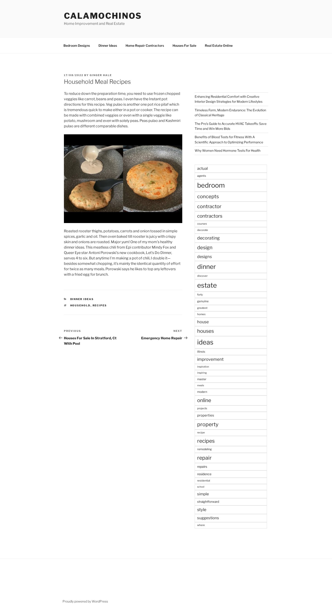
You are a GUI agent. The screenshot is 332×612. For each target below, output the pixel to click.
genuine (203, 301)
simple (203, 494)
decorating (208, 238)
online (204, 400)
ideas (205, 342)
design (205, 247)
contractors (209, 216)
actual (202, 168)
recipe (201, 432)
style (201, 509)
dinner (206, 266)
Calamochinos (103, 16)
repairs (202, 466)
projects (202, 408)
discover (202, 275)
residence (204, 474)
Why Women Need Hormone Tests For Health (227, 150)
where (201, 525)
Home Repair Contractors (145, 45)
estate (207, 285)
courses (202, 223)
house (203, 321)
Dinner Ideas (107, 45)
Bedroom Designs (76, 45)
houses (205, 331)
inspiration (203, 366)
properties (205, 415)
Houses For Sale (184, 45)
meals (200, 385)
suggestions (208, 518)
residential (203, 480)
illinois (201, 351)
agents (201, 175)
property (207, 424)
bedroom (211, 185)
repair (204, 458)
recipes (100, 305)
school (200, 486)
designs (204, 256)
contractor (209, 206)
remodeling (204, 449)
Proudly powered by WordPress (85, 601)
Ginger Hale (101, 75)
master (201, 379)
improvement (210, 359)
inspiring (202, 372)
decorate (202, 230)
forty (200, 294)
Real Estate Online (219, 45)
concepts (208, 196)
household (80, 305)
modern (202, 391)
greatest (202, 307)
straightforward (208, 501)
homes (201, 314)
